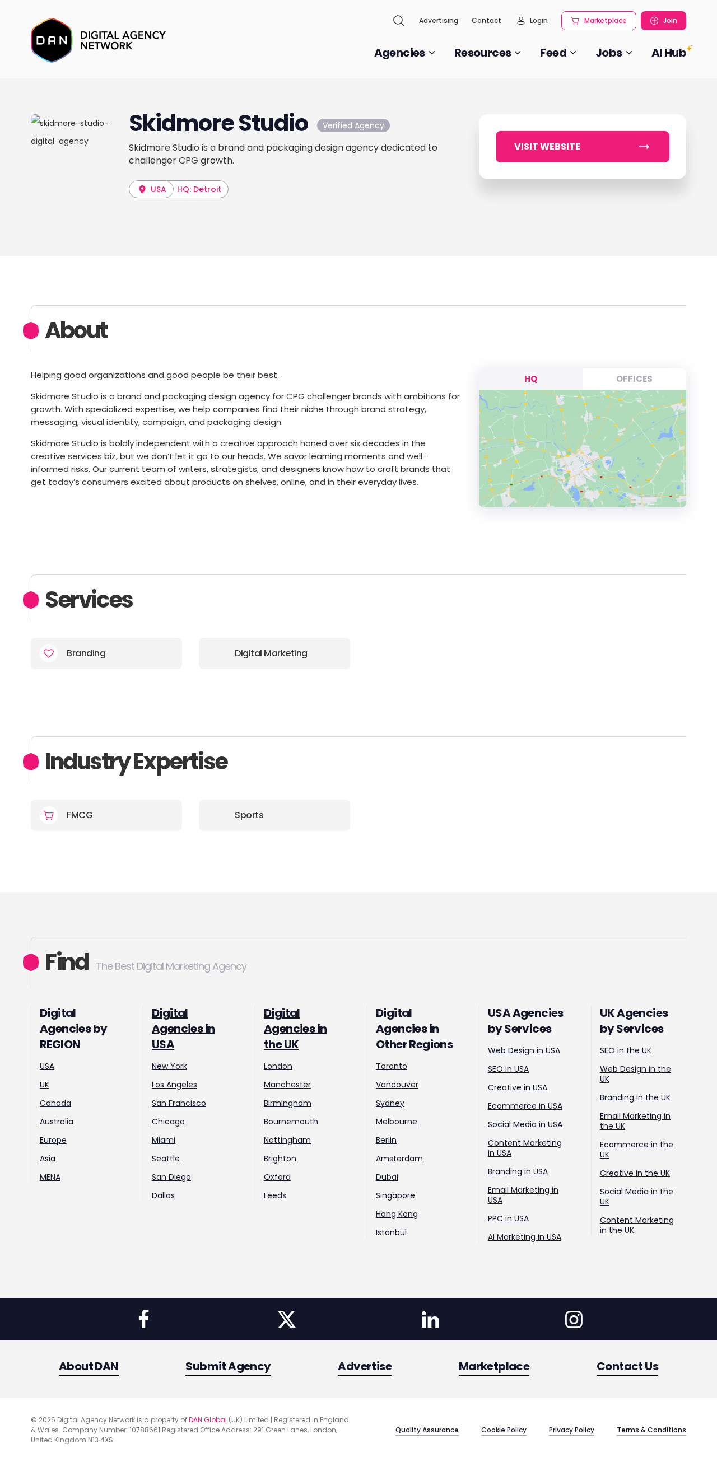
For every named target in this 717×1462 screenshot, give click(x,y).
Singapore (395, 1195)
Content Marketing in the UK (637, 1225)
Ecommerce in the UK (636, 1149)
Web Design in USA (524, 1050)
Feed (553, 52)
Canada (55, 1103)
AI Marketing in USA (524, 1237)
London (278, 1066)
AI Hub (668, 52)
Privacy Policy (571, 1430)
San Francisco (179, 1103)
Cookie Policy (504, 1430)
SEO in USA (508, 1069)
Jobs (608, 52)
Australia (56, 1121)
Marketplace (605, 20)
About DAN (89, 1366)
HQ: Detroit (199, 189)
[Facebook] (143, 1319)
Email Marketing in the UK (635, 1121)
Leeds (275, 1195)
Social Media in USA (525, 1124)
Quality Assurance (427, 1430)
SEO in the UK (625, 1050)
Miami (163, 1140)
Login (539, 20)
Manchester (287, 1084)
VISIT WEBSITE (547, 146)
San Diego (171, 1177)
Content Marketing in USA (525, 1148)
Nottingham (287, 1140)
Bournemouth (291, 1121)
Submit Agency (228, 1366)
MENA (50, 1177)
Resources (482, 52)
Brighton (280, 1158)
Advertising (438, 20)
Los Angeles (174, 1084)
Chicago (168, 1121)
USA (157, 189)
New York (169, 1066)
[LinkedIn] (430, 1319)
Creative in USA (517, 1087)
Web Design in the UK (635, 1074)
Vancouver (397, 1084)
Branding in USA (518, 1171)
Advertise (365, 1366)
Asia (47, 1158)
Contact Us (627, 1366)
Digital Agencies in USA (183, 1028)
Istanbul (391, 1232)
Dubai (387, 1177)
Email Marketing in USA (523, 1195)
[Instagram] (574, 1319)
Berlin (386, 1140)
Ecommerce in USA (525, 1105)
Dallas (163, 1195)
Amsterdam (399, 1158)
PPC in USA (508, 1218)
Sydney (390, 1103)
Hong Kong (397, 1214)
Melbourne (396, 1121)
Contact (486, 20)
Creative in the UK (635, 1173)
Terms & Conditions (651, 1430)
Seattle (166, 1158)
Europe (53, 1140)
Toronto (391, 1066)
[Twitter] (287, 1319)
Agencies (399, 52)
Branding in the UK (635, 1097)
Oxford (277, 1177)
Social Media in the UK (636, 1196)
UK (44, 1084)
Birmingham (287, 1103)
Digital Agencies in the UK (295, 1028)
